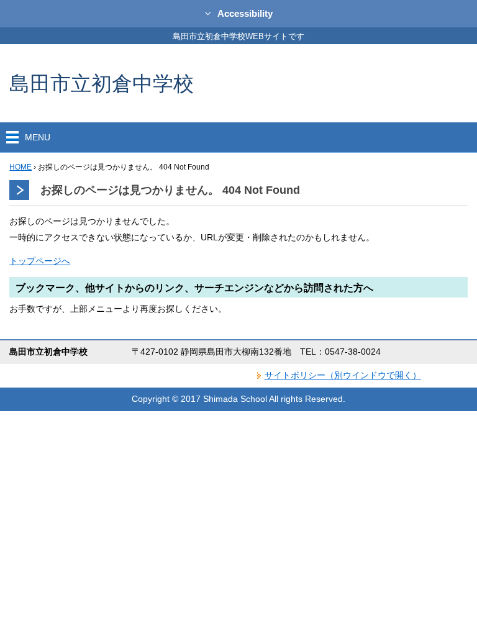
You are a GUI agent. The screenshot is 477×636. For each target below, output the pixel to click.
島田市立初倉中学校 (101, 83)
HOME (20, 167)
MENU (37, 137)
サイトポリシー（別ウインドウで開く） (343, 375)
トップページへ (39, 261)
